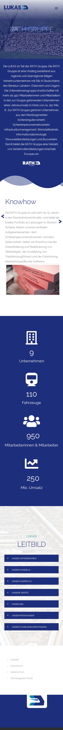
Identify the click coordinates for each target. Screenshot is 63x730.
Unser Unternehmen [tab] (24, 558)
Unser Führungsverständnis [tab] (29, 627)
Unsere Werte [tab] (20, 592)
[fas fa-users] (31, 421)
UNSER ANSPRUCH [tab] (22, 581)
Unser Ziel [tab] (18, 604)
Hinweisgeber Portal (22, 678)
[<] (11, 193)
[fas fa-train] (31, 379)
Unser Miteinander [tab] (23, 615)
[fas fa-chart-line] (31, 463)
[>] (5, 193)
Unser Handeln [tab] (21, 570)
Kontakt (15, 659)
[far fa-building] (31, 338)
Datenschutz (17, 672)
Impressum (17, 665)
